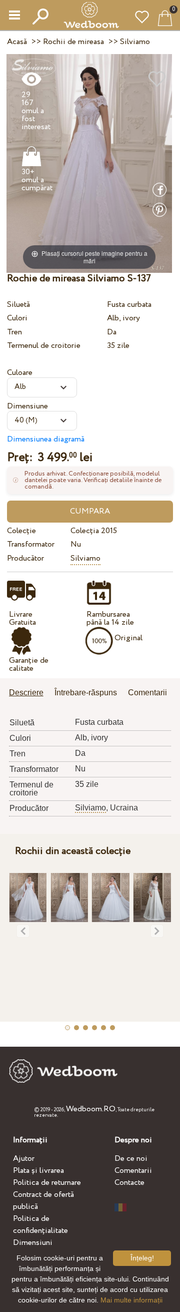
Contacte (129, 1182)
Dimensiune (27, 406)
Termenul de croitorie (43, 345)
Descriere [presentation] (26, 692)
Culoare (19, 372)
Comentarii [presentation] (147, 692)
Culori (17, 318)
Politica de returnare (47, 1182)
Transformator (30, 544)
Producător (25, 558)
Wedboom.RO (91, 1109)
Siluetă (18, 304)
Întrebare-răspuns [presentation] (85, 692)
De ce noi (131, 1158)
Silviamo (85, 558)
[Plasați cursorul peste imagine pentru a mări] (89, 163)
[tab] (29, 693)
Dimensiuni (32, 1242)
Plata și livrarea (38, 1170)
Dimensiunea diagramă (45, 439)
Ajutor (23, 1158)
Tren (14, 332)
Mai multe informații (131, 1300)
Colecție (21, 531)
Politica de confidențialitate (40, 1224)
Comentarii (133, 1170)
